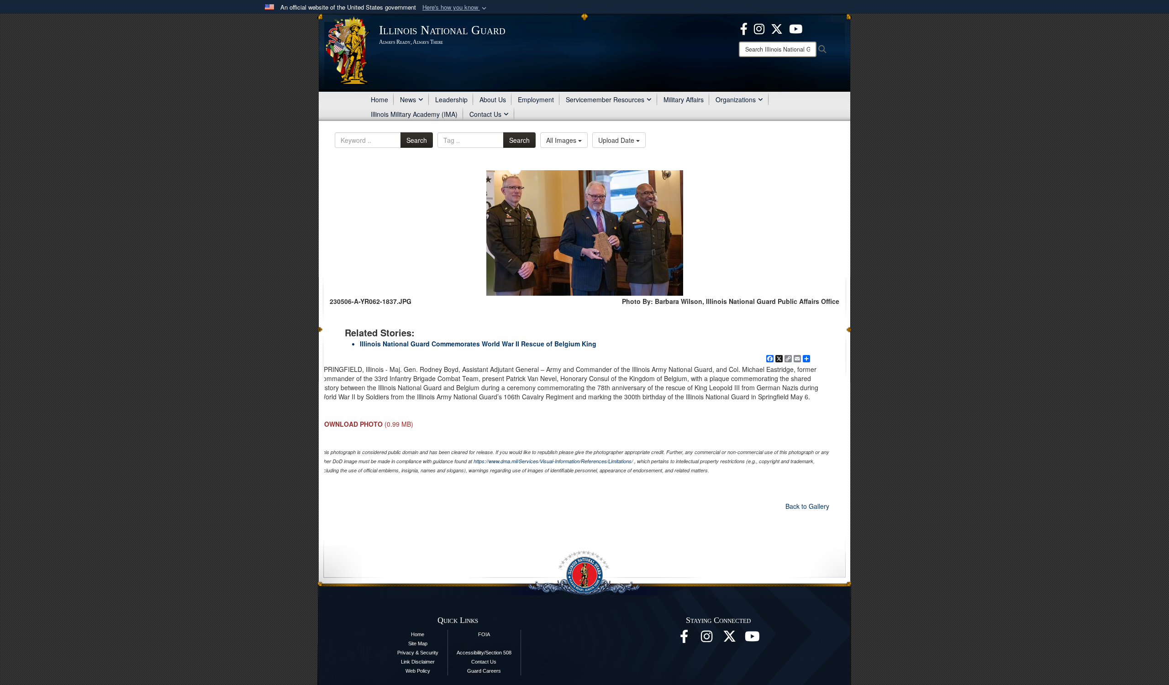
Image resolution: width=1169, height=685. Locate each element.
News (408, 99)
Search (416, 140)
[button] (455, 7)
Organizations (736, 99)
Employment (536, 99)
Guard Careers (484, 671)
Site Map (417, 643)
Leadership (451, 99)
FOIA (484, 634)
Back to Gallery (807, 506)
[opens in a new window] (777, 27)
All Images (562, 140)
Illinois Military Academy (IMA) (414, 114)
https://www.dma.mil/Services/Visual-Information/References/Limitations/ (553, 461)
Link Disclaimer (418, 661)
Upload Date (617, 140)
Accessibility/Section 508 (484, 652)
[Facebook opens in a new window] (744, 27)
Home (379, 99)
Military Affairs (683, 99)
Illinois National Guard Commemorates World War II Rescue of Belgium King (478, 343)
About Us (492, 99)
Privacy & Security (417, 652)
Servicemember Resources (605, 99)
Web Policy (417, 671)
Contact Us (485, 114)
